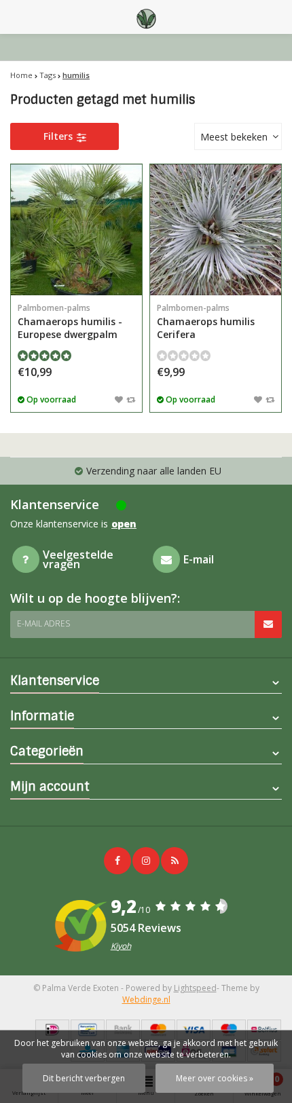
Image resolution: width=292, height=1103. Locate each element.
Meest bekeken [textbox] (234, 136)
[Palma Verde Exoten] (146, 17)
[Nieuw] (174, 860)
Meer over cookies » (214, 1078)
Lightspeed (195, 988)
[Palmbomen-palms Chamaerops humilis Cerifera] (215, 229)
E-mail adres (43, 623)
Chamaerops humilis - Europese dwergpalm (70, 321)
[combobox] (238, 136)
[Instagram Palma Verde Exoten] (146, 860)
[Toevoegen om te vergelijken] (130, 399)
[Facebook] (117, 860)
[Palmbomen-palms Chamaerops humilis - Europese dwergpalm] (76, 229)
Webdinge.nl (146, 999)
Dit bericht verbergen (84, 1078)
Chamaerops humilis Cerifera (206, 321)
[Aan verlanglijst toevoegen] (119, 399)
